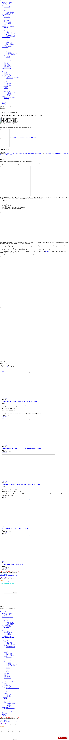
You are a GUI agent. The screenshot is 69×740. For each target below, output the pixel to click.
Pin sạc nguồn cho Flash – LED (11, 53)
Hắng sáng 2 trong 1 (9, 32)
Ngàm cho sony (6, 63)
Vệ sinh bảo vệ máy (5, 700)
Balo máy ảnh (6, 48)
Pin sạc (5, 50)
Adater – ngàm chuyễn (6, 61)
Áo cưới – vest (6, 98)
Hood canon (8, 690)
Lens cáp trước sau (7, 76)
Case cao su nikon (9, 43)
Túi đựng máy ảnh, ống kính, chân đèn (10, 659)
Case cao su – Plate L (5, 40)
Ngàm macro (6, 62)
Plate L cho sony (9, 46)
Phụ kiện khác (4, 102)
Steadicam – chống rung (8, 21)
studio (61, 153)
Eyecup (5, 82)
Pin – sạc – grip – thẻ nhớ (6, 49)
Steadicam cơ (8, 22)
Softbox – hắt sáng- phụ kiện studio (8, 29)
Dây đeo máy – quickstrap (6, 68)
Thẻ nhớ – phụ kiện (7, 669)
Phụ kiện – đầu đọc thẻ (10, 60)
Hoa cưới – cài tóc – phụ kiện (9, 710)
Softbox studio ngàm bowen (10, 36)
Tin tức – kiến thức (5, 4)
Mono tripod (6, 88)
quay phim (58, 153)
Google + (7, 154)
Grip (5, 55)
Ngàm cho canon (7, 64)
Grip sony (8, 58)
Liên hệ (3, 5)
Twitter (5, 154)
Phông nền (6, 27)
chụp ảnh (46, 153)
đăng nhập (6, 366)
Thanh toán (4, 104)
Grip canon (8, 56)
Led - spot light (31, 153)
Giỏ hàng (3, 103)
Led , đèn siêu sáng (9, 11)
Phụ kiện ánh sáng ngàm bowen (9, 33)
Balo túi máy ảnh (5, 47)
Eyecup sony (8, 85)
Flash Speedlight (7, 7)
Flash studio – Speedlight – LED (7, 6)
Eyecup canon (8, 83)
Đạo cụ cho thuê (5, 96)
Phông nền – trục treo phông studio (8, 26)
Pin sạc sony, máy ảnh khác (10, 54)
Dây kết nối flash (7, 629)
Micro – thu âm (6, 20)
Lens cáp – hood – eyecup (6, 75)
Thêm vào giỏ (3, 152)
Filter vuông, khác (7, 74)
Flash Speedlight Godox (8, 153)
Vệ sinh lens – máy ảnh (8, 95)
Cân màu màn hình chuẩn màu (7, 2)
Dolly (5, 24)
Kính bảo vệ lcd (7, 90)
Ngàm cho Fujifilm (7, 66)
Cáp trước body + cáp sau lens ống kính (12, 77)
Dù (4, 649)
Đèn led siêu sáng (65, 153)
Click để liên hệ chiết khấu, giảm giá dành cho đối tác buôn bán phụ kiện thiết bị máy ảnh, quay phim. (16, 581)
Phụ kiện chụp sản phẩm (8, 639)
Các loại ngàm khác (7, 67)
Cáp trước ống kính (9, 78)
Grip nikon (8, 57)
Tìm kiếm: (2, 592)
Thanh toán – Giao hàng (6, 3)
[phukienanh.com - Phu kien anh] (3, 0)
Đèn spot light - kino (38, 153)
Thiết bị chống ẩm (7, 91)
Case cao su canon (9, 42)
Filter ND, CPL (6, 72)
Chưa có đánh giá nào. (4, 147)
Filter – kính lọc (4, 71)
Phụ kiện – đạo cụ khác (8, 100)
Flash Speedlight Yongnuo (10, 8)
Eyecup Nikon (8, 84)
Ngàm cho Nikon (7, 65)
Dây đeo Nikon (6, 69)
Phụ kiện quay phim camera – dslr (7, 19)
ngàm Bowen (54, 153)
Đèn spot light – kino (9, 13)
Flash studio (6, 9)
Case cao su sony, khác (10, 44)
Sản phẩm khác (4, 101)
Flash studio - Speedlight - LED (17, 153)
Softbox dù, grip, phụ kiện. (10, 35)
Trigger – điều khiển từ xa (6, 15)
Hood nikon (8, 80)
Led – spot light (6, 10)
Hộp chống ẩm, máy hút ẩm (10, 92)
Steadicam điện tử (9, 23)
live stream (49, 153)
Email (12, 154)
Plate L (5, 45)
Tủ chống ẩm (8, 93)
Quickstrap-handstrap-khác (8, 70)
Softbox (5, 34)
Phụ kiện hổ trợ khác (7, 25)
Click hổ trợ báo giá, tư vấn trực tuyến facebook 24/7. (9, 575)
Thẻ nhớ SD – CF (9, 59)
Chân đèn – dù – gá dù (6, 37)
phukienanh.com (47, 251)
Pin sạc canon (8, 51)
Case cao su (6, 41)
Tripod (5, 87)
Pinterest (10, 154)
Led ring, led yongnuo (10, 12)
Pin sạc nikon (8, 52)
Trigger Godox (6, 16)
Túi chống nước (9, 94)
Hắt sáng (5, 30)
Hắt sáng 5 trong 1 (9, 31)
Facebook (2, 154)
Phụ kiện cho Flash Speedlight (7, 14)
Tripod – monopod (5, 86)
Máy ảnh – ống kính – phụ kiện (9, 97)
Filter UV (6, 73)
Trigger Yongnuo (7, 17)
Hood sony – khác (9, 81)
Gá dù (5, 39)
